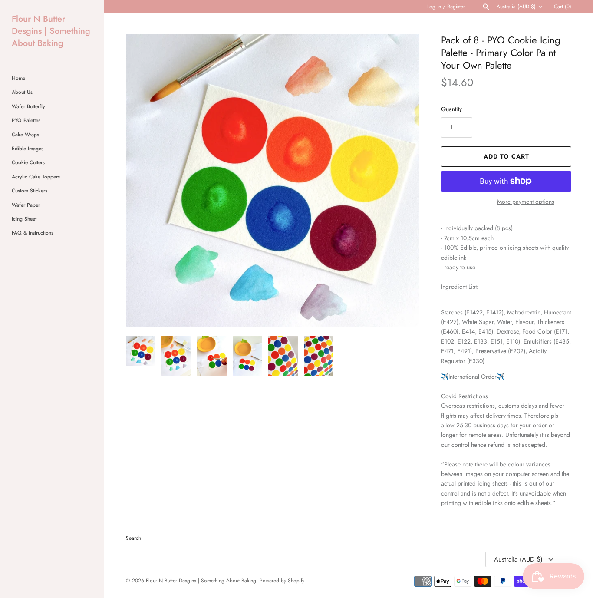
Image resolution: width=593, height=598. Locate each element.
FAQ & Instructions (32, 232)
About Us (22, 92)
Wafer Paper (26, 204)
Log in (434, 6)
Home (18, 78)
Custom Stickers (29, 190)
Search (133, 538)
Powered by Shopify (282, 580)
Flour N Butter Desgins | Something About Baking (201, 580)
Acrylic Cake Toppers (36, 176)
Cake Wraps (25, 134)
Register (456, 6)
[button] (400, 180)
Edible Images (27, 148)
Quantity (451, 109)
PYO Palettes (26, 120)
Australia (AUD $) (516, 6)
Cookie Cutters (28, 162)
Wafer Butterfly (28, 106)
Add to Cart (506, 156)
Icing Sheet (24, 218)
